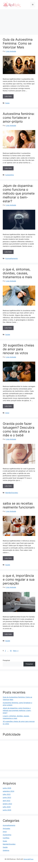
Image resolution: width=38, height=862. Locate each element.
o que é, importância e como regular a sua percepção (18, 579)
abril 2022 (6, 801)
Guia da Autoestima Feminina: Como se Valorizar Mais (18, 43)
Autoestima (9, 175)
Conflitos (6, 838)
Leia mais (8, 96)
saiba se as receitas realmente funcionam (19, 505)
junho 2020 (7, 810)
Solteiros (6, 850)
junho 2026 (7, 788)
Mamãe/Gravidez (11, 493)
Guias (7, 103)
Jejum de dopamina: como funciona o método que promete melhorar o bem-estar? (19, 193)
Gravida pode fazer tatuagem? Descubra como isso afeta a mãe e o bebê (18, 429)
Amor (7, 413)
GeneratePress (28, 859)
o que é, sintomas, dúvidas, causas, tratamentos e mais (17, 273)
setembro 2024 (8, 791)
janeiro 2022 (7, 804)
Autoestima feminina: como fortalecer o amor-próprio (19, 117)
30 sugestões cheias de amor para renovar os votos (18, 349)
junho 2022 (7, 797)
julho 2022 (7, 794)
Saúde (7, 334)
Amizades (6, 828)
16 (11, 651)
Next (15, 651)
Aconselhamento (11, 258)
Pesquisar (6, 660)
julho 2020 (7, 807)
